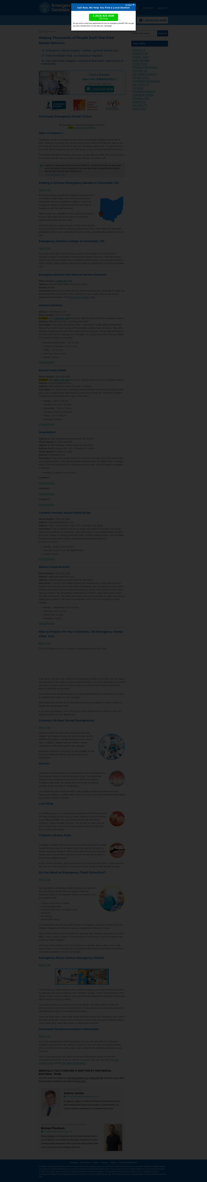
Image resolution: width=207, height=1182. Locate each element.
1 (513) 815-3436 (103, 17)
